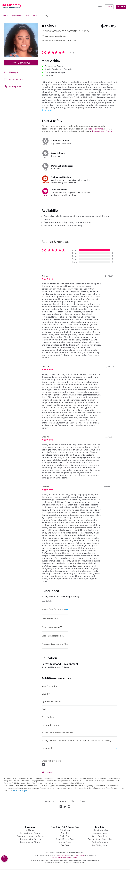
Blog (73, 801)
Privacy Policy (79, 855)
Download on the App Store (65, 817)
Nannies (65, 833)
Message (13, 72)
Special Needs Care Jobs (100, 839)
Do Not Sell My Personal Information (64, 857)
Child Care (65, 836)
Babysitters (17, 16)
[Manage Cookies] (4, 858)
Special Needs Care (65, 839)
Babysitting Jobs (100, 830)
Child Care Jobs (99, 836)
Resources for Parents (30, 839)
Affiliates (30, 830)
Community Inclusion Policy (30, 836)
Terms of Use (62, 855)
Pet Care (65, 845)
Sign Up (121, 7)
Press (82, 801)
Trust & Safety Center (102, 131)
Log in (109, 7)
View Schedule (16, 79)
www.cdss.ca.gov (20, 791)
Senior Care (65, 842)
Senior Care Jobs (100, 842)
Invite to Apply (21, 62)
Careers (62, 801)
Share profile (15, 86)
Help (100, 6)
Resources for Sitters (30, 842)
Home (5, 16)
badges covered (95, 128)
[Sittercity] (11, 6)
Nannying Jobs (100, 833)
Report (50, 772)
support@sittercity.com (75, 862)
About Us (49, 801)
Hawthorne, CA (32, 16)
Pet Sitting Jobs (99, 845)
